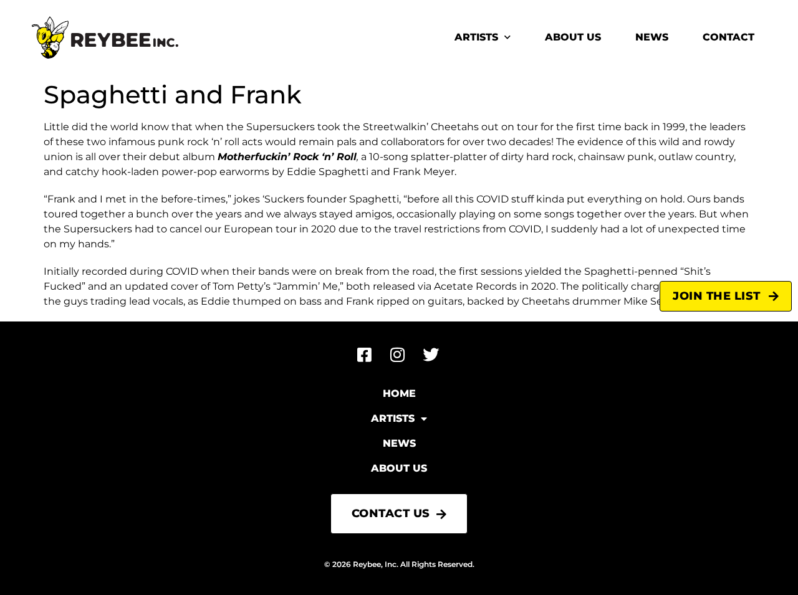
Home (399, 393)
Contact (728, 37)
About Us (573, 37)
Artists (476, 37)
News (651, 37)
